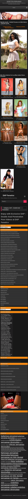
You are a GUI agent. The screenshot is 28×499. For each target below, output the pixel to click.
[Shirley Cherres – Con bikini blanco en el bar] (7, 131)
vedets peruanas (7, 483)
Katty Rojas (3, 338)
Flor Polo (8, 329)
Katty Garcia (9, 337)
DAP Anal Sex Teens (4, 288)
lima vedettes (17, 461)
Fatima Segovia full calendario (6, 379)
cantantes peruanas (5, 440)
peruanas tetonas (23, 478)
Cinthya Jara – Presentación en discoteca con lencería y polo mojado (13, 269)
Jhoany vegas (8, 335)
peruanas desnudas (17, 474)
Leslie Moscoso (5, 339)
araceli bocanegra (24, 97)
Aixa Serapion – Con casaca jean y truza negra (9, 273)
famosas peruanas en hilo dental (12, 456)
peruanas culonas (6, 474)
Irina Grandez (5, 332)
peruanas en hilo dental (11, 476)
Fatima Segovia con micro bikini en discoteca (9, 247)
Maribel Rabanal (5, 342)
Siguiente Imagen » (9, 27)
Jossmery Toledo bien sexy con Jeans (8, 253)
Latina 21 (2, 422)
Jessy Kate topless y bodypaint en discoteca (9, 244)
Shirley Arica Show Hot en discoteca (7, 280)
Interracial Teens (4, 292)
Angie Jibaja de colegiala (5, 267)
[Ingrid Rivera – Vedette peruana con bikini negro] (20, 155)
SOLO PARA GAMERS (5, 303)
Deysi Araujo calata (8, 448)
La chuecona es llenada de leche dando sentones (10, 368)
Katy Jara (8, 338)
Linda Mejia (9, 340)
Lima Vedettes (3, 297)
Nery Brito (8, 348)
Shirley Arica (7, 352)
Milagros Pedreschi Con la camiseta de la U (9, 276)
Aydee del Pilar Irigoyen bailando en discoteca (9, 264)
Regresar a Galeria (20, 26)
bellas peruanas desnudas (20, 438)
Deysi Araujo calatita (15, 448)
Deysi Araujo (6, 323)
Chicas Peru (3, 425)
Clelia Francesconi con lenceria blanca (8, 260)
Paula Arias (5, 349)
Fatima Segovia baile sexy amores (7, 371)
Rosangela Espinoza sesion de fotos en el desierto (10, 235)
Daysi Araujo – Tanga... (7, 95)
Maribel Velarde (4, 343)
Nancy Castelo (3, 348)
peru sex (15, 480)
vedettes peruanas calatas (9, 486)
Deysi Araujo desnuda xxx (9, 450)
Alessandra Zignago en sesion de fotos (8, 265)
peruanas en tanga (9, 478)
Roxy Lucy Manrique (4, 351)
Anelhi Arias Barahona (6, 316)
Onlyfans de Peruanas (5, 294)
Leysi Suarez (4, 340)
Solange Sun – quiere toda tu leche (7, 384)
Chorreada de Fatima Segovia (6, 373)
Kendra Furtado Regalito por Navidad (7, 242)
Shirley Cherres (5, 354)
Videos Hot (5, 363)
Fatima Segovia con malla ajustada (7, 256)
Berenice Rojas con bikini (5, 262)
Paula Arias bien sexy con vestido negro (8, 282)
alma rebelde (19, 97)
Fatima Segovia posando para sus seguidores (9, 231)
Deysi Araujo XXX (9, 451)
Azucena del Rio (9, 317)
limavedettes (7, 464)
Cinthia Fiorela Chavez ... (21, 117)
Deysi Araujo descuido (16, 449)
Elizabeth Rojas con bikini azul (6, 258)
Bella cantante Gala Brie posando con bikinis (9, 246)
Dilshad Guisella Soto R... (7, 189)
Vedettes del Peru (4, 290)
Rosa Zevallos (7, 350)
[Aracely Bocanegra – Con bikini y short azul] (20, 86)
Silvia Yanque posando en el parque (7, 240)
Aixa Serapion (4, 314)
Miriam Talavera (4, 346)
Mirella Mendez (8, 344)
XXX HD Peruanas (4, 415)
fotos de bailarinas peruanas (11, 459)
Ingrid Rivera (3, 331)
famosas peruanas (16, 451)
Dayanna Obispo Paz (5, 321)
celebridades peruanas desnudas (21, 143)
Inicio (14, 7)
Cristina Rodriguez (7, 319)
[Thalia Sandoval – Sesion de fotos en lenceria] (20, 131)
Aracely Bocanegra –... (21, 95)
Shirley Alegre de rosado (5, 238)
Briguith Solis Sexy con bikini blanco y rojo (8, 278)
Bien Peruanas (3, 301)
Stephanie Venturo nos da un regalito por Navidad (10, 233)
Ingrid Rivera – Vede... (21, 165)
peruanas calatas (22, 472)
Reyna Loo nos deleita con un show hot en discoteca (10, 237)
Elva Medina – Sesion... (7, 116)
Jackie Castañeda (5, 333)
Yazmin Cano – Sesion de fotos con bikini (8, 271)
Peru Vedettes (3, 299)
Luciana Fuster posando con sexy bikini (8, 251)
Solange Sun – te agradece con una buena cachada (10, 387)
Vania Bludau (8, 355)
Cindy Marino (5, 318)
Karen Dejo (3, 337)
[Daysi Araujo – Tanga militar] (7, 86)
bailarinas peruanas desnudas (8, 97)
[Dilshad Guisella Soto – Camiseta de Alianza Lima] (7, 179)
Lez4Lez (2, 413)
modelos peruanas (7, 466)
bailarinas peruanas (19, 143)
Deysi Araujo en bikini (18, 450)
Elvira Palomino (5, 327)
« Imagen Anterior (7, 26)
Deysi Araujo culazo (8, 449)
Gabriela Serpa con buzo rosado (7, 255)
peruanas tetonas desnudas (6, 480)
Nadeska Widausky (7, 347)
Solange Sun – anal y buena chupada (8, 381)
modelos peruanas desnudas (10, 467)
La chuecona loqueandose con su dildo (8, 376)
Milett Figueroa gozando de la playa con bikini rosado (10, 249)
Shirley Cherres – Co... (7, 141)
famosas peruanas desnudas (9, 454)
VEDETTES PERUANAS (14, 1)
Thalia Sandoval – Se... (21, 141)
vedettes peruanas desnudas (13, 488)
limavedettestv (20, 464)
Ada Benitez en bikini (4, 365)
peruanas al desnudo (14, 472)
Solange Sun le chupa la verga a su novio (8, 389)
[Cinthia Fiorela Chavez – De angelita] (20, 108)
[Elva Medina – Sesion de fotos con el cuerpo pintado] (7, 107)
